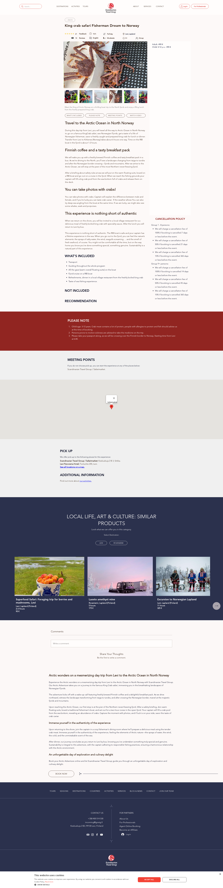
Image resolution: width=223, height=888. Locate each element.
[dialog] (111, 879)
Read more (49, 882)
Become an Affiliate (129, 830)
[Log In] (122, 834)
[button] (62, 6)
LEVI (101, 543)
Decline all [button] (174, 879)
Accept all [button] (149, 879)
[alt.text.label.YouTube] (101, 834)
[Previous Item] (70, 65)
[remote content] (170, 127)
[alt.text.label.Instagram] (92, 834)
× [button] (220, 874)
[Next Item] (141, 65)
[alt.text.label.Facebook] (97, 834)
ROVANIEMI (118, 543)
